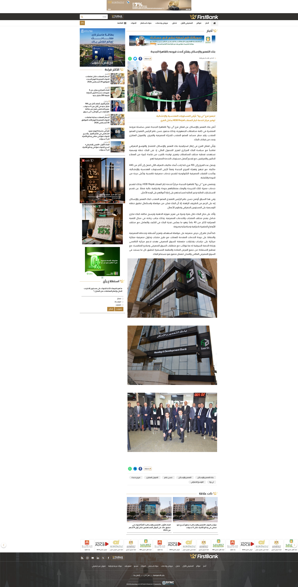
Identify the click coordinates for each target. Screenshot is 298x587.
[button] (294, 545)
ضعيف (118, 305)
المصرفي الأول (187, 23)
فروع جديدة (136, 477)
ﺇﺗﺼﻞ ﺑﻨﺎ (137, 575)
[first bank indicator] (117, 16)
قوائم (199, 23)
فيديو (136, 566)
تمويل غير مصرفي (99, 566)
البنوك (133, 23)
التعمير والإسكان (184, 477)
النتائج (111, 309)
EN (82, 23)
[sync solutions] (168, 583)
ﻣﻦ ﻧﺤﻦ (146, 575)
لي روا (212, 482)
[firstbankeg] (204, 16)
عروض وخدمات (161, 23)
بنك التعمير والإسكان (205, 477)
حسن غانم (168, 477)
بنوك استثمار (145, 23)
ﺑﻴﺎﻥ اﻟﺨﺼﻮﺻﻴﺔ (158, 575)
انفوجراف (128, 566)
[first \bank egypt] (204, 556)
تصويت (119, 309)
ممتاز (119, 298)
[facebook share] (140, 59)
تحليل (174, 23)
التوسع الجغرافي (197, 482)
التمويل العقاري (152, 477)
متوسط (118, 302)
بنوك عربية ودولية (115, 566)
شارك (146, 58)
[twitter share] (135, 59)
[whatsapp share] (130, 59)
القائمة (120, 23)
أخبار (207, 23)
